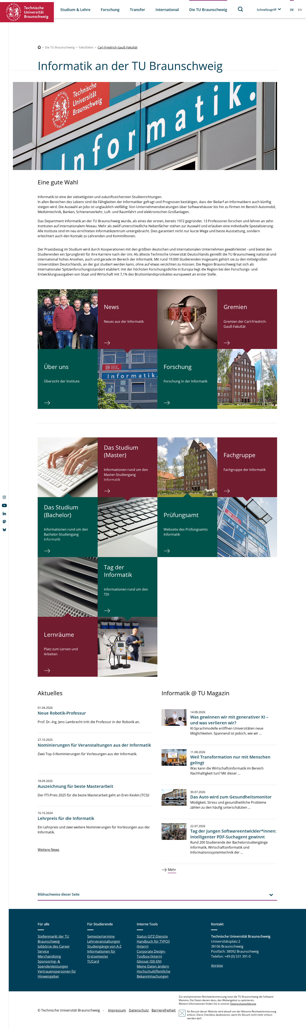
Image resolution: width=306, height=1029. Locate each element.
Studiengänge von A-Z (104, 946)
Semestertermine (101, 936)
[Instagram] (4, 497)
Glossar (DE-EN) (149, 961)
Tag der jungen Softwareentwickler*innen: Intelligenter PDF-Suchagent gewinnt (233, 834)
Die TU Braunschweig (208, 9)
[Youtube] (4, 505)
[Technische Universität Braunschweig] (27, 12)
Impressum (117, 1010)
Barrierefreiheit (164, 1010)
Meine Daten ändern (153, 966)
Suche (241, 9)
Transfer (137, 9)
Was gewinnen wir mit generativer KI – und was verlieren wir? (229, 720)
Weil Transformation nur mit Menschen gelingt (230, 760)
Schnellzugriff (266, 10)
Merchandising (49, 956)
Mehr (172, 869)
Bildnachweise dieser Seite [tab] (59, 894)
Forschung (110, 9)
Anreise (217, 965)
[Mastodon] (4, 522)
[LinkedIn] (4, 513)
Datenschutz (139, 1010)
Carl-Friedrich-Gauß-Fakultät (117, 47)
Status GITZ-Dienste (152, 936)
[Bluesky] (4, 530)
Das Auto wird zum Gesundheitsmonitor (231, 797)
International (167, 9)
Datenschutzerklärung (243, 1003)
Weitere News (48, 849)
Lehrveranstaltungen (103, 941)
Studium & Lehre (75, 9)
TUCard (93, 961)
